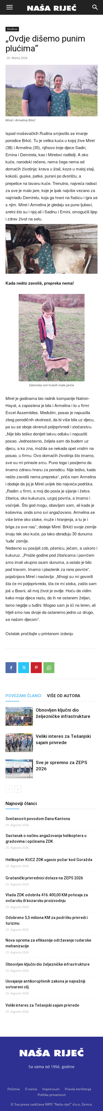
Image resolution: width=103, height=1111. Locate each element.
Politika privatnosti (52, 1094)
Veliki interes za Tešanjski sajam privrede (42, 1005)
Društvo (12, 29)
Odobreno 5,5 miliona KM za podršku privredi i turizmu (46, 920)
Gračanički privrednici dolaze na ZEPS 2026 (44, 878)
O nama (31, 1089)
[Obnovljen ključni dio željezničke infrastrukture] (19, 716)
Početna (13, 1089)
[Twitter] (23, 667)
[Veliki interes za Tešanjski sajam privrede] (19, 742)
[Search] (95, 7)
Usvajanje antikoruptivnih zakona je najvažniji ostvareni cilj (45, 984)
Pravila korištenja (78, 1089)
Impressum (51, 1089)
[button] (9, 7)
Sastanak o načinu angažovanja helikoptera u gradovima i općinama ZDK (46, 838)
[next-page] (17, 789)
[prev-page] (8, 789)
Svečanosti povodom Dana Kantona (37, 819)
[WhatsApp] (48, 667)
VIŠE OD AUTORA (63, 695)
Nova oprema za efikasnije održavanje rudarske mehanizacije (48, 943)
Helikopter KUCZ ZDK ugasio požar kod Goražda (48, 859)
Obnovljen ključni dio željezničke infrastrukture (47, 964)
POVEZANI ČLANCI (23, 695)
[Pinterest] (36, 667)
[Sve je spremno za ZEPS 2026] (19, 768)
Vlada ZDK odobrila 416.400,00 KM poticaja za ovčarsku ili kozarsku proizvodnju (46, 898)
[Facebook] (10, 667)
